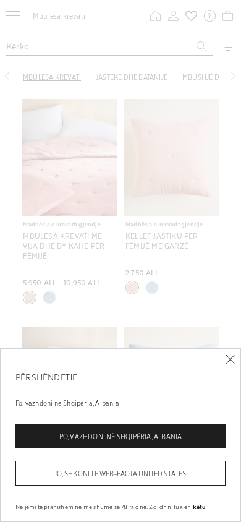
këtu (199, 506)
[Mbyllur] (230, 360)
